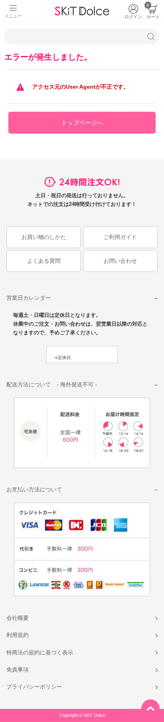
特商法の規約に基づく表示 (39, 652)
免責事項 (17, 669)
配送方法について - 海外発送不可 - (51, 384)
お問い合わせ (120, 261)
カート (153, 12)
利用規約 (17, 635)
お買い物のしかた (43, 237)
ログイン (133, 16)
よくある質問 (44, 261)
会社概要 (17, 618)
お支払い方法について (34, 489)
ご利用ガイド (120, 237)
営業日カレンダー (28, 298)
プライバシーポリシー (34, 686)
